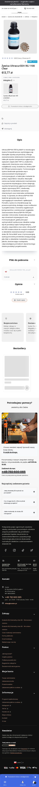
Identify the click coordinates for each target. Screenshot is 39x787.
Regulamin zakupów (9, 663)
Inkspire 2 (34, 17)
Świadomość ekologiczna (11, 666)
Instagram (5, 705)
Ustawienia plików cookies (11, 687)
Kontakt (4, 718)
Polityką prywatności (16, 753)
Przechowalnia (7, 684)
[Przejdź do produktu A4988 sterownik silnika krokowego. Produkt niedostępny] (17, 368)
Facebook (5, 712)
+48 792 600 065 (14, 472)
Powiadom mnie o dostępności (21, 106)
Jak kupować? (7, 654)
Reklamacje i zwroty (9, 642)
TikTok (4, 709)
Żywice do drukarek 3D (15, 17)
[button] (19, 260)
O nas (4, 721)
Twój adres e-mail (9, 743)
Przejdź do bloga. (10, 452)
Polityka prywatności (9, 660)
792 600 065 (30, 8)
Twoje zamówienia (8, 678)
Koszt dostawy (7, 639)
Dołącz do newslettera (12, 745)
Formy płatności (7, 636)
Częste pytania (7, 657)
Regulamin (24, 749)
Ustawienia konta (8, 681)
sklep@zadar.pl (11, 603)
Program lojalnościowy (10, 699)
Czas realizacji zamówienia (11, 633)
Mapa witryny (6, 715)
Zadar (4, 17)
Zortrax (27, 17)
